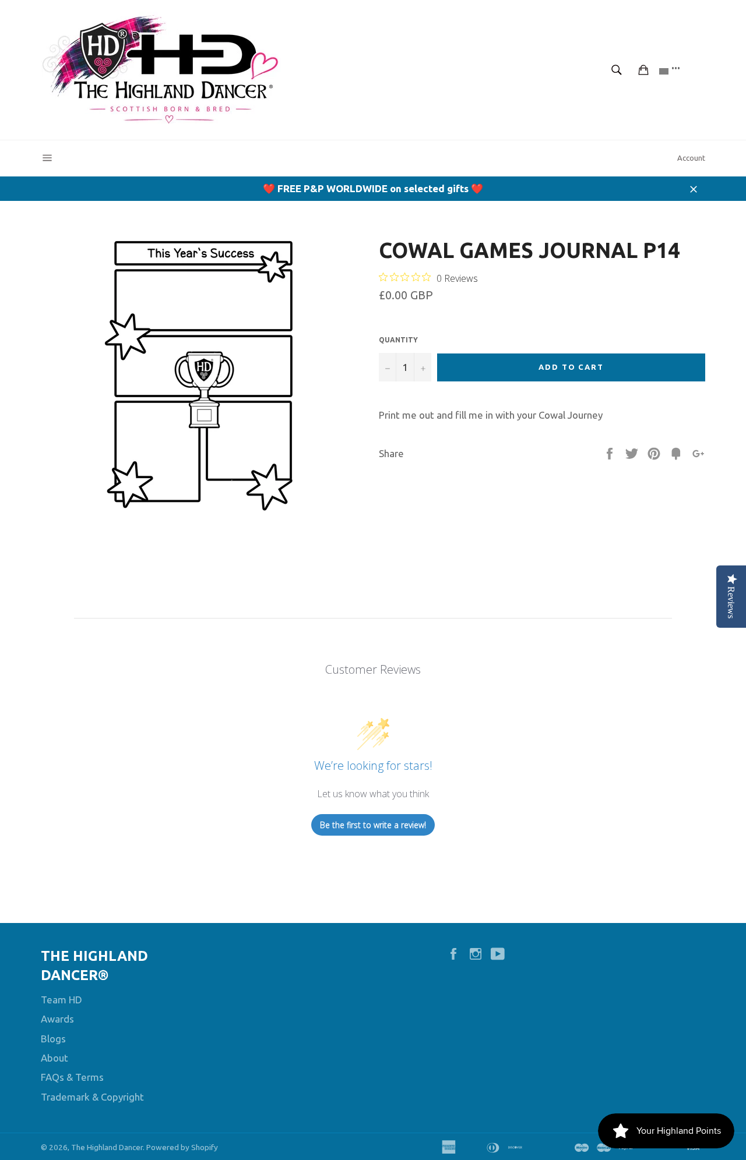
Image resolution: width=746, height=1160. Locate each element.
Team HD (61, 999)
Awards (57, 1018)
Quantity (398, 340)
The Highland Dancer (107, 1147)
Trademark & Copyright (92, 1096)
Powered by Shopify (182, 1147)
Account (691, 158)
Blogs (53, 1038)
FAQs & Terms (72, 1077)
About (54, 1057)
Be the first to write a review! (373, 824)
